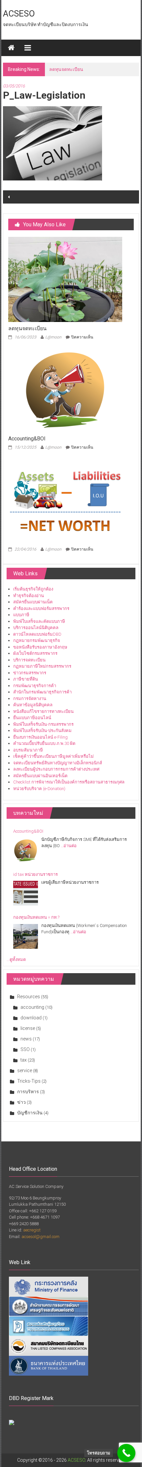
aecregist (32, 1230)
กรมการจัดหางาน (29, 698)
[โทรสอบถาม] (126, 1453)
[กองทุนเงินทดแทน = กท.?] (25, 936)
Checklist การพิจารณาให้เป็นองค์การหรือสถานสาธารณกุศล (68, 782)
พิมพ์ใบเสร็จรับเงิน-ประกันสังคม (42, 730)
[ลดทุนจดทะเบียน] (65, 278)
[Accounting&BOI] (65, 389)
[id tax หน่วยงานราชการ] (25, 893)
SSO (25, 1049)
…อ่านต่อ (69, 845)
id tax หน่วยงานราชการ (35, 874)
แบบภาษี (21, 614)
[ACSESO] (11, 48)
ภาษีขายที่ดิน (25, 679)
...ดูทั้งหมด (16, 959)
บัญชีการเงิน (30, 1112)
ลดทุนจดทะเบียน (27, 328)
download (31, 1017)
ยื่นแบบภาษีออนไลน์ (32, 717)
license (27, 1028)
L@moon (53, 337)
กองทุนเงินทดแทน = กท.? (36, 917)
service (24, 1070)
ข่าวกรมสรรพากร (29, 672)
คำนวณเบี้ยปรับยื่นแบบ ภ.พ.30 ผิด (44, 743)
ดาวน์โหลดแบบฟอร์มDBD (37, 634)
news (26, 1038)
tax (23, 1060)
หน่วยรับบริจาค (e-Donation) (39, 788)
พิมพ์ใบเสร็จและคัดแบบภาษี (39, 621)
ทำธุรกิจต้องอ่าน (28, 595)
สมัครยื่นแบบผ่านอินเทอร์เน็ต (40, 775)
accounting (32, 1007)
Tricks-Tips (29, 1081)
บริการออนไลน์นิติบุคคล (35, 627)
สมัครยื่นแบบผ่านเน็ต (33, 601)
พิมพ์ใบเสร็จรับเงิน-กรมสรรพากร (43, 724)
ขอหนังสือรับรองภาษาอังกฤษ (40, 647)
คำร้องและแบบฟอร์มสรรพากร (41, 608)
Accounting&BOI (66, 69)
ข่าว (21, 1102)
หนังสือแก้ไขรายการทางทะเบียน (43, 711)
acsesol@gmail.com (40, 1236)
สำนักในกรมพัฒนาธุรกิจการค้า (42, 691)
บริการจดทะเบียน (29, 659)
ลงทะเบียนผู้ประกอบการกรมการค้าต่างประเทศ (56, 769)
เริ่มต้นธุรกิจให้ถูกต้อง (33, 589)
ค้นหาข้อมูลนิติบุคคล (33, 704)
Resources (28, 996)
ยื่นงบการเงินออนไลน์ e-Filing (40, 737)
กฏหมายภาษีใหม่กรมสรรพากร (42, 666)
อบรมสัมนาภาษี (28, 750)
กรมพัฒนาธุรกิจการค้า (34, 685)
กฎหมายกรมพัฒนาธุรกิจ (36, 640)
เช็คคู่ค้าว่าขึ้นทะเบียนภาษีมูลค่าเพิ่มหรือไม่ (53, 756)
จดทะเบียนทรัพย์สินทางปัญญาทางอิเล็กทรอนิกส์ (57, 762)
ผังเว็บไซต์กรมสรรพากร (35, 653)
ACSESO (19, 13)
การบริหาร (28, 1091)
